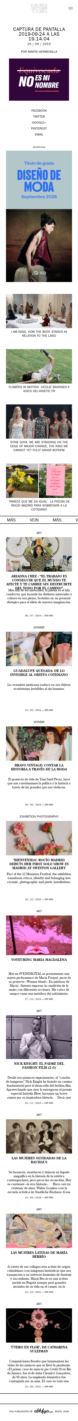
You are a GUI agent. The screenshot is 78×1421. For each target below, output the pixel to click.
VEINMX (39, 627)
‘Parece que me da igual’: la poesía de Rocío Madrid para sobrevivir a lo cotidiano (39, 505)
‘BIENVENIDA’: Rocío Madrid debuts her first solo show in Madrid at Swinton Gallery (39, 864)
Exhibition (28, 817)
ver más (48, 616)
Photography (48, 817)
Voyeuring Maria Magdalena (39, 960)
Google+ (7, 1418)
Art (39, 533)
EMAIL (39, 135)
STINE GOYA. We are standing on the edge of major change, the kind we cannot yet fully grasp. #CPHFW (39, 446)
